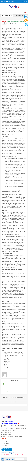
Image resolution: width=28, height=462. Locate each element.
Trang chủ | (4, 1)
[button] (3, 12)
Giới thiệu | (9, 1)
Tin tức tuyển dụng (5, 443)
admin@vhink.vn (7, 432)
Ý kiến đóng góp (4, 445)
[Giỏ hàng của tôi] (24, 12)
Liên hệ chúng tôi (4, 441)
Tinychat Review (5, 397)
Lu (7, 23)
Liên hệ (12, 1)
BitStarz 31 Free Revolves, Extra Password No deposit (13, 387)
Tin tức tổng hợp (8, 15)
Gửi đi (25, 458)
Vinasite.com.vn (9, 421)
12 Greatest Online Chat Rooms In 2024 (18, 397)
